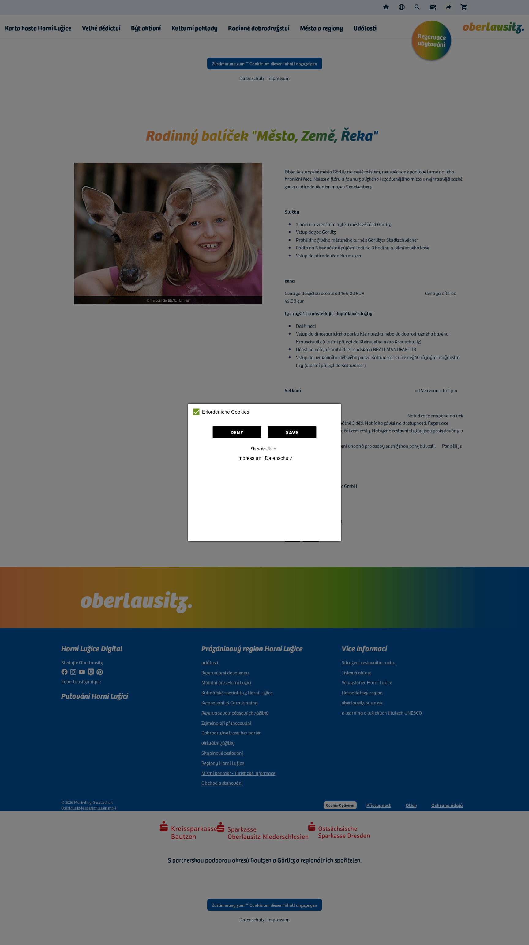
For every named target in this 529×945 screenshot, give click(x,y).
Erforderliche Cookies (225, 412)
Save (292, 432)
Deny (237, 432)
